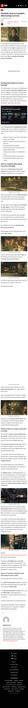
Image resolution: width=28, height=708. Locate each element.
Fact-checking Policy (14, 669)
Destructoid (19, 684)
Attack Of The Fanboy (11, 682)
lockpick (13, 513)
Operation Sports (22, 686)
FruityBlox (21, 688)
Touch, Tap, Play (14, 688)
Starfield (3, 612)
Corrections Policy (14, 664)
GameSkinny (14, 686)
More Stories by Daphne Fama (10, 640)
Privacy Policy (14, 674)
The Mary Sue (7, 688)
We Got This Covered (11, 684)
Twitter (14, 656)
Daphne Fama (11, 21)
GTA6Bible (17, 691)
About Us (14, 661)
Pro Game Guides (9, 680)
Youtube (15, 658)
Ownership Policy (14, 672)
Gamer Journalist (6, 686)
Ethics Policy (14, 667)
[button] (25, 5)
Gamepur (21, 680)
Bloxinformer (11, 691)
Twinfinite (16, 680)
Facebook (14, 653)
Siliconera (19, 682)
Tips (2, 10)
